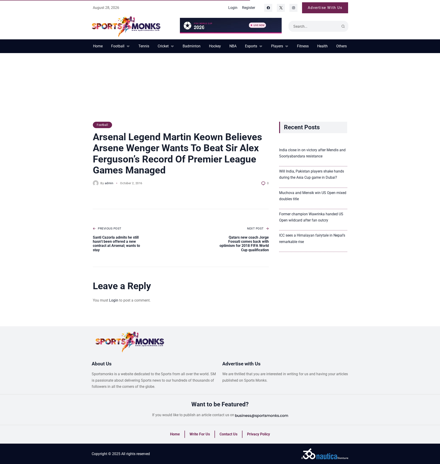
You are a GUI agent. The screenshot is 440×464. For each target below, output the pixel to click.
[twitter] (281, 8)
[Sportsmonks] (132, 26)
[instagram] (293, 8)
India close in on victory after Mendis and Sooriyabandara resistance (312, 153)
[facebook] (268, 8)
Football (102, 125)
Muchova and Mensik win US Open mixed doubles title (312, 196)
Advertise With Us (325, 7)
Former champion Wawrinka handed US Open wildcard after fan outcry (311, 217)
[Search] (343, 26)
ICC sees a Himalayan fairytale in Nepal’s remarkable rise (312, 238)
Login (113, 300)
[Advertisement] (220, 90)
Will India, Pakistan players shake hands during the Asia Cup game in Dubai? (311, 174)
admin (109, 183)
